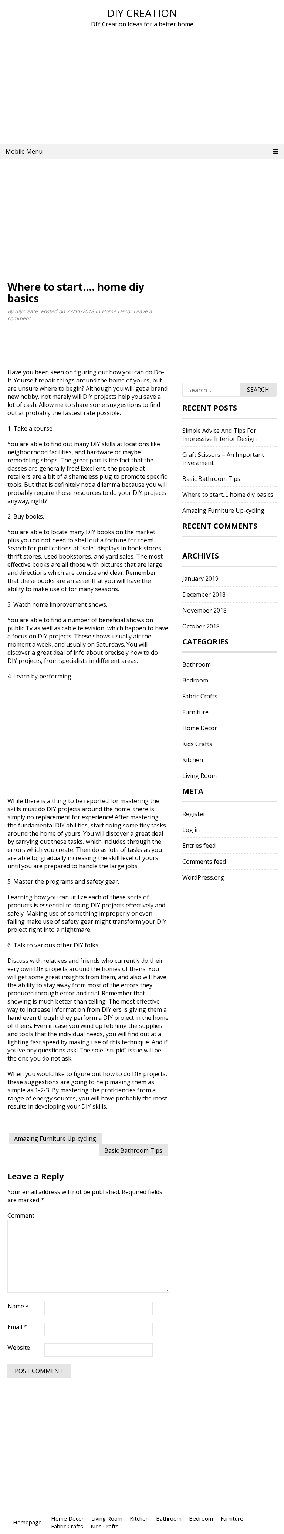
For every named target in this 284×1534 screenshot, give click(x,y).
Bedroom (195, 680)
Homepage (27, 1522)
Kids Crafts (197, 744)
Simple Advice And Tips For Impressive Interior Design (219, 435)
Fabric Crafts (199, 696)
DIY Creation (142, 13)
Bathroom (196, 664)
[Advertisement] (142, 84)
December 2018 (204, 594)
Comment (20, 1215)
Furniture (195, 712)
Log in (191, 830)
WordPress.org (203, 877)
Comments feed (204, 861)
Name (18, 1306)
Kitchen (192, 760)
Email (17, 1327)
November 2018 (204, 610)
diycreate (26, 311)
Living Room (199, 776)
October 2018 (201, 626)
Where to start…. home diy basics (227, 494)
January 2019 (200, 578)
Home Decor (117, 311)
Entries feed (199, 846)
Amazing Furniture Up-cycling (55, 1139)
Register (194, 814)
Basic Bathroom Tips (133, 1150)
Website (18, 1347)
